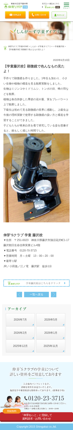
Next (53, 294)
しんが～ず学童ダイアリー (41, 46)
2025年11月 (51, 345)
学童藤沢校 (59, 46)
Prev (19, 294)
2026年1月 (50, 332)
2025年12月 (20, 345)
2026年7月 (20, 319)
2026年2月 (20, 332)
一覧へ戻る (36, 294)
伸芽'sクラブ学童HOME (18, 46)
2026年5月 (50, 319)
